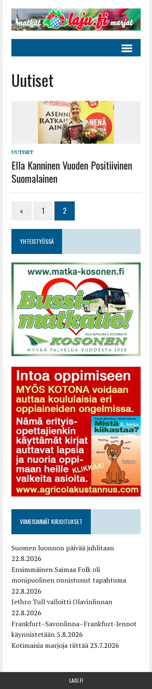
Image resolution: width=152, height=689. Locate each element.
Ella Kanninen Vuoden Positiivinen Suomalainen (71, 171)
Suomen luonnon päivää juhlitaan (62, 547)
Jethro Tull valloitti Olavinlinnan (61, 601)
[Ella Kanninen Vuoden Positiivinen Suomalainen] (76, 138)
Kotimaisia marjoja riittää (49, 645)
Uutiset (22, 152)
